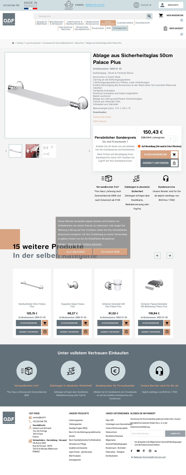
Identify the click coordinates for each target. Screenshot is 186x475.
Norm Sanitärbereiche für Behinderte (85, 440)
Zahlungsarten (75, 424)
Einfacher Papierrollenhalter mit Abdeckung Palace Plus (154, 305)
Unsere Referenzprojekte (117, 428)
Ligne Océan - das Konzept (80, 452)
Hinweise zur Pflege (77, 444)
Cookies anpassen (92, 244)
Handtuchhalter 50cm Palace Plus (31, 305)
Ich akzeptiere (110, 251)
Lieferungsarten (76, 420)
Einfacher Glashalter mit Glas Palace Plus (113, 305)
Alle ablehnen (75, 251)
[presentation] (157, 255)
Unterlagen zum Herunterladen (119, 424)
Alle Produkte (75, 456)
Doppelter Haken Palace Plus (72, 305)
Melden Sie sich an (95, 5)
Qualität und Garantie (78, 448)
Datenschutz (111, 432)
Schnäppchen (75, 460)
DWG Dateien (100, 121)
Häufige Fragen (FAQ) (78, 428)
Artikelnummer (26, 317)
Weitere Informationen (70, 244)
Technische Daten (102, 117)
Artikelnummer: (101, 68)
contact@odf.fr (39, 417)
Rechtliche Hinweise (114, 436)
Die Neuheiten (112, 456)
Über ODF (110, 420)
